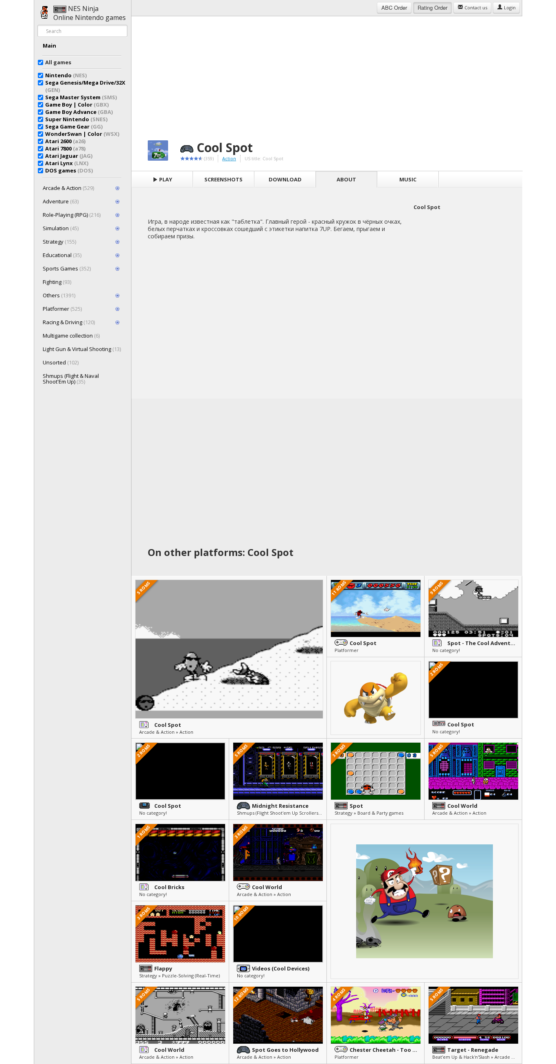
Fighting (57, 282)
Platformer (62, 308)
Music (407, 179)
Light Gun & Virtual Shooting (82, 349)
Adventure (61, 201)
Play (165, 179)
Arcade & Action (68, 188)
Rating (432, 7)
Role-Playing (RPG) (72, 214)
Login (509, 7)
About (346, 179)
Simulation (61, 228)
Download (285, 179)
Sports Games (67, 268)
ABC (394, 7)
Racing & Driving (69, 322)
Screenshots (223, 179)
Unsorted (61, 362)
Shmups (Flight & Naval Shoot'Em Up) (71, 378)
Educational (62, 255)
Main (49, 45)
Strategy (59, 241)
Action (229, 158)
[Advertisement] (326, 73)
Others (59, 295)
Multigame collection (71, 335)
